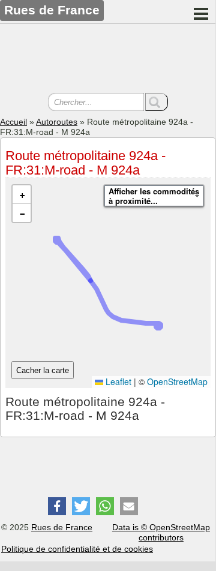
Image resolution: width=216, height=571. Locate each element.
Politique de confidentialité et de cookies (77, 549)
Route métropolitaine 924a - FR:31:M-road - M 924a (85, 163)
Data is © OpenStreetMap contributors (161, 532)
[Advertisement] (108, 60)
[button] (22, 194)
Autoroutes (56, 122)
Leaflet (117, 381)
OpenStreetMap (177, 381)
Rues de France (61, 527)
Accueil (13, 122)
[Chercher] (156, 102)
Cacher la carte (42, 370)
